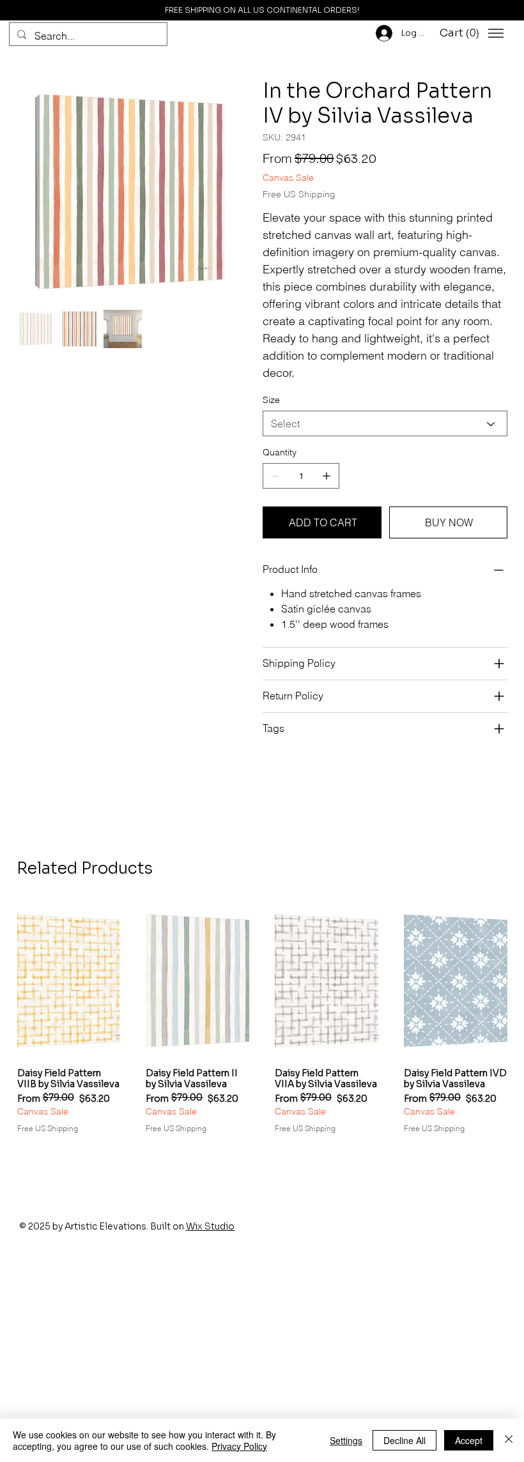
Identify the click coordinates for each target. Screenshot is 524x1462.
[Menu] (495, 33)
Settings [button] (346, 1440)
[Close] (508, 1440)
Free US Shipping (47, 1128)
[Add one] (326, 476)
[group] (262, 1024)
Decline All (404, 1440)
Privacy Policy (239, 1446)
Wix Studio (210, 1226)
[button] (461, 33)
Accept (468, 1440)
